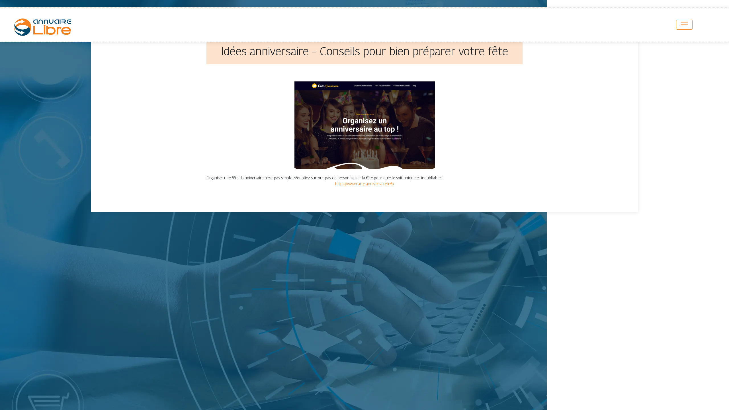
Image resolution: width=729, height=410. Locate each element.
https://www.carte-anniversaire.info (364, 183)
